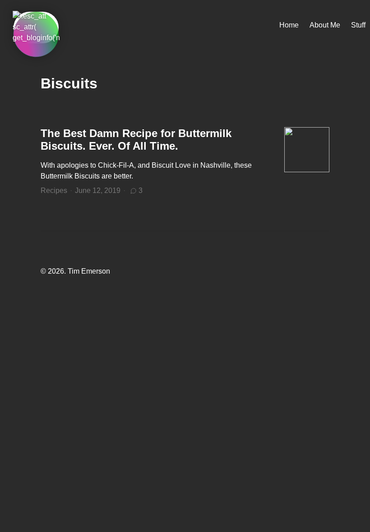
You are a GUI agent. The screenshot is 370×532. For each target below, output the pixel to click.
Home (289, 25)
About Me (325, 25)
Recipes (54, 190)
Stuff (358, 25)
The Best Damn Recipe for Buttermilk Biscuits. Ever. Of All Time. (136, 139)
